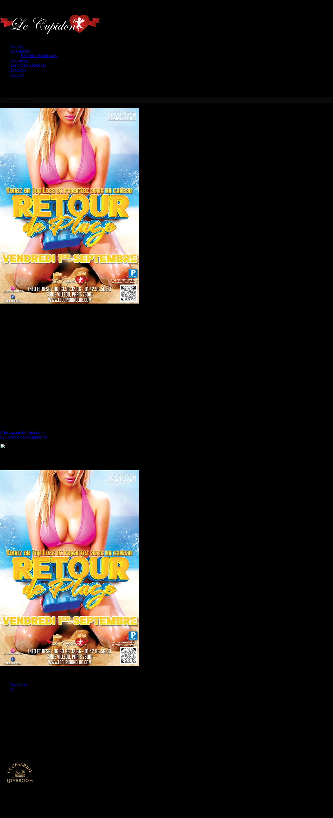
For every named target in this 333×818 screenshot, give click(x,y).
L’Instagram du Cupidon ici (22, 432)
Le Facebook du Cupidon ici (23, 437)
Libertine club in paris (39, 56)
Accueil (16, 46)
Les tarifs (17, 70)
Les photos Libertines (28, 65)
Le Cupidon (20, 51)
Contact (16, 74)
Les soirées (19, 60)
